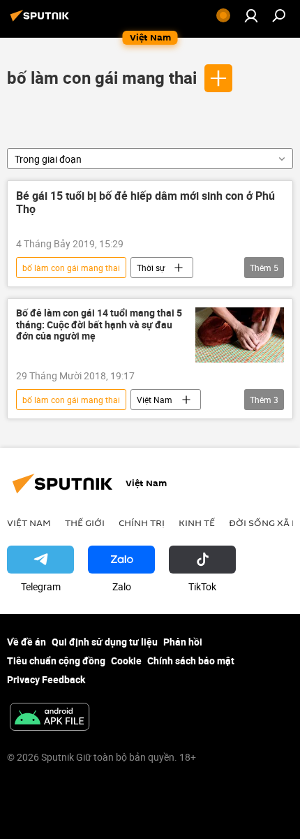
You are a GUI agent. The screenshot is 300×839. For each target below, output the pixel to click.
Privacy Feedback (46, 679)
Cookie (126, 660)
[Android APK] (49, 718)
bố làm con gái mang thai (102, 77)
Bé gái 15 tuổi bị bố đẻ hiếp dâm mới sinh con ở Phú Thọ (145, 203)
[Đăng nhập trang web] (251, 15)
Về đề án (26, 641)
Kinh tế (197, 522)
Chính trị (142, 522)
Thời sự (151, 267)
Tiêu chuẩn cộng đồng (56, 660)
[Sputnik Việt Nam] (42, 20)
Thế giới (85, 522)
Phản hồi (182, 641)
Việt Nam (154, 399)
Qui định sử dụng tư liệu (105, 641)
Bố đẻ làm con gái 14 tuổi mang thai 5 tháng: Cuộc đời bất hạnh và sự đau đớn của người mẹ (99, 325)
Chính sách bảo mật (190, 660)
